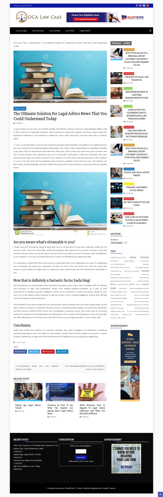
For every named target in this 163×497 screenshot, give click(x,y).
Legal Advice (85, 30)
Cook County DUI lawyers (131, 271)
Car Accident (144, 261)
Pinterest (147, 5)
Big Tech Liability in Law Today (26, 466)
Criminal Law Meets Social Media (27, 460)
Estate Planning (144, 278)
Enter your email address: (81, 453)
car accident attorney (117, 264)
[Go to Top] (160, 494)
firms (112, 284)
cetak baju (146, 264)
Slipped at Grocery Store (117, 311)
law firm (138, 284)
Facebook (137, 5)
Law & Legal (21, 30)
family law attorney (143, 281)
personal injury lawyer (141, 301)
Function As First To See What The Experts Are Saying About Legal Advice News (60, 409)
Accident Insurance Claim (118, 257)
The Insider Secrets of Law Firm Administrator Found (136, 95)
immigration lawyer (122, 284)
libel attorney (123, 288)
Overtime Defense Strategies (118, 298)
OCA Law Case (20, 43)
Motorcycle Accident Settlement (140, 292)
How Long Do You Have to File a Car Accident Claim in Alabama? (136, 220)
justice (131, 284)
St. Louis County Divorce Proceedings (138, 311)
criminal (145, 270)
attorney (144, 257)
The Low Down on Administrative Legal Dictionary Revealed (136, 133)
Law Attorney (38, 30)
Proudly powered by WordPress (61, 488)
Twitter (144, 5)
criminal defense (115, 274)
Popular (116, 43)
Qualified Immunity (116, 305)
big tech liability (129, 261)
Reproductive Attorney (117, 308)
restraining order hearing (141, 308)
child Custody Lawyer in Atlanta (120, 267)
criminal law (145, 274)
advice (19, 342)
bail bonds (114, 261)
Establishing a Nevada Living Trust (120, 278)
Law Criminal (54, 30)
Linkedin (63, 351)
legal (24, 342)
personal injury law (116, 301)
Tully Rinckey (114, 314)
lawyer (145, 284)
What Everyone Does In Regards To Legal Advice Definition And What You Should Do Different (92, 409)
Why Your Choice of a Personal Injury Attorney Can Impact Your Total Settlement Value (136, 59)
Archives (114, 239)
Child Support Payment (142, 267)
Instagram (140, 5)
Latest (126, 43)
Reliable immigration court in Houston (138, 305)
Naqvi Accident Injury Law (118, 295)
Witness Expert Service (142, 314)
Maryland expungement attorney (139, 288)
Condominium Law (116, 271)
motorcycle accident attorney (118, 292)
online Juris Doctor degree (141, 295)
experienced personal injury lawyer (120, 281)
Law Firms (69, 30)
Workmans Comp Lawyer (117, 318)
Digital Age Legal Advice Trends (27, 454)
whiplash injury (127, 314)
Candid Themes (108, 488)
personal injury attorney (142, 298)
